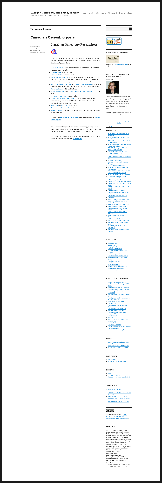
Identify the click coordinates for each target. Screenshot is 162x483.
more (111, 126)
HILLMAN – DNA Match (114, 160)
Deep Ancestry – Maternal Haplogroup (118, 287)
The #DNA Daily (112, 323)
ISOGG (109, 307)
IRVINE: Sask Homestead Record (117, 176)
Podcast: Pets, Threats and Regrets (117, 361)
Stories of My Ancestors (84, 84)
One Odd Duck (112, 359)
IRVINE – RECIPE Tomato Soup (116, 165)
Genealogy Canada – (57, 89)
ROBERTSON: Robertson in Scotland (117, 208)
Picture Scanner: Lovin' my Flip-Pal (117, 396)
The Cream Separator (114, 375)
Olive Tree (54, 105)
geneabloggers (34, 52)
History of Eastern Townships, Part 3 (118, 266)
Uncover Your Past (57, 110)
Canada (90, 13)
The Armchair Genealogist (60, 108)
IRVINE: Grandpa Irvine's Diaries (117, 172)
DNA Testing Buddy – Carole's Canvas (118, 289)
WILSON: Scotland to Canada (116, 219)
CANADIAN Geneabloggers (115, 248)
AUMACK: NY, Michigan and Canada (117, 148)
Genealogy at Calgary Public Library (118, 256)
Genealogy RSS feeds (114, 261)
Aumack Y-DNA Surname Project (116, 282)
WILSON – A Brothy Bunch (115, 210)
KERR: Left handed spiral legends (117, 190)
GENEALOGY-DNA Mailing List (116, 301)
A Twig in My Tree (57, 75)
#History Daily (112, 245)
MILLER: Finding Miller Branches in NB (118, 199)
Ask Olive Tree (66, 105)
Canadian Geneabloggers (52, 37)
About (129, 13)
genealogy (42, 52)
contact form (109, 114)
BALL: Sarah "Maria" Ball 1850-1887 (117, 151)
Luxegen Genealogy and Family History (54, 12)
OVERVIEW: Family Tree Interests (117, 206)
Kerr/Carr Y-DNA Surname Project (117, 308)
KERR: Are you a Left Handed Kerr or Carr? (119, 181)
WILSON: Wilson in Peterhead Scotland (118, 220)
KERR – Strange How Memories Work (118, 180)
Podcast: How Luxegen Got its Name (118, 347)
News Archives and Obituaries (116, 268)
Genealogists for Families (121, 64)
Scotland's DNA (112, 321)
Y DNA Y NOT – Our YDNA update (116, 330)
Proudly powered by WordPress (118, 466)
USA (97, 13)
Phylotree (110, 317)
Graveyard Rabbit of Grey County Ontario (82, 91)
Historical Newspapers (114, 264)
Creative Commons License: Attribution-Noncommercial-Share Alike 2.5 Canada (117, 416)
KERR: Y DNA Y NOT (113, 197)
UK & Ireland (112, 13)
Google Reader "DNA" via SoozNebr (117, 305)
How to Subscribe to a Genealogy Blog (118, 345)
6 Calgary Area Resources (115, 247)
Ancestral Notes (56, 72)
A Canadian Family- (57, 68)
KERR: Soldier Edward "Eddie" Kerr (117, 196)
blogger (32, 50)
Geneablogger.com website (69, 117)
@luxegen (127, 121)
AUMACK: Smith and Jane (115, 149)
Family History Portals (114, 254)
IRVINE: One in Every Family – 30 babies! (119, 174)
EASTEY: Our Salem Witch (115, 155)
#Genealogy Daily (113, 243)
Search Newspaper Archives (115, 270)
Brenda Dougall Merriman (60, 77)
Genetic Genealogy (113, 303)
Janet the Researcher (58, 91)
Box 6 (109, 373)
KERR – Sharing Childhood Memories (118, 178)
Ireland (103, 13)
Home (84, 13)
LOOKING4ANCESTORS (58, 96)
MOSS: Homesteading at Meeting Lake (118, 204)
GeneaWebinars (112, 263)
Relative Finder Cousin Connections (117, 319)
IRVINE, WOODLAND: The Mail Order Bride (119, 171)
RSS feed (119, 122)
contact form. (77, 138)
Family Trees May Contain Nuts (61, 84)
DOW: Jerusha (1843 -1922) (115, 153)
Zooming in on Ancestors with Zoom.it (118, 401)
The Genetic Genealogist (114, 324)
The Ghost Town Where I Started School (119, 377)
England (122, 13)
